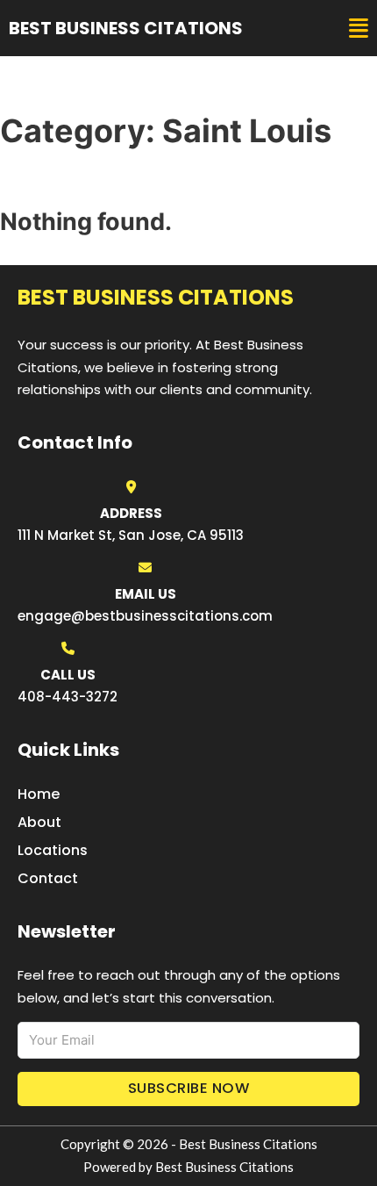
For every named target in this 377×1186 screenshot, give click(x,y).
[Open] (358, 29)
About (39, 822)
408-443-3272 (67, 696)
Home (39, 794)
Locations (53, 850)
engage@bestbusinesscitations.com (145, 616)
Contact (48, 878)
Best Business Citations (126, 28)
